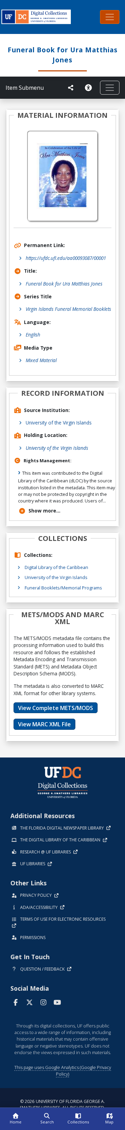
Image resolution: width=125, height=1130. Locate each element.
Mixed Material (41, 360)
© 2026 (62, 1104)
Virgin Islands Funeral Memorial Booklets (68, 309)
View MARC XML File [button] (44, 724)
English (33, 334)
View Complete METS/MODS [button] (55, 708)
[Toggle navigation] (109, 17)
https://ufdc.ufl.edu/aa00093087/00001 (66, 258)
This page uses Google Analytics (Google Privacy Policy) (62, 1070)
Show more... (44, 510)
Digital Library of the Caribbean (56, 567)
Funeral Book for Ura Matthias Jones (64, 283)
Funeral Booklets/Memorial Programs (63, 588)
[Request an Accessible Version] (89, 88)
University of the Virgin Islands (59, 422)
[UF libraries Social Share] (71, 87)
